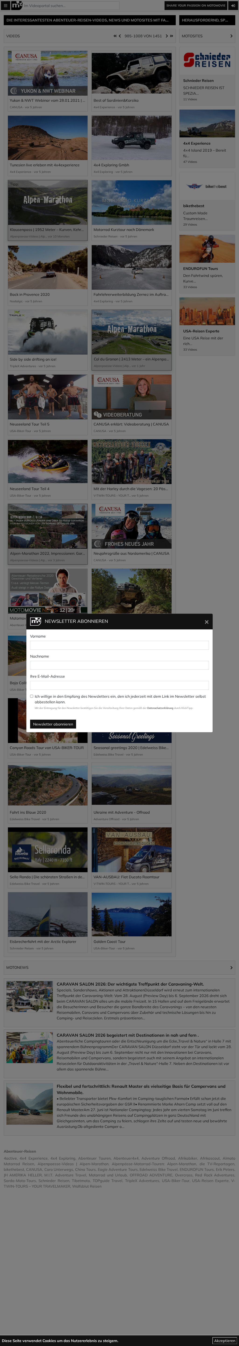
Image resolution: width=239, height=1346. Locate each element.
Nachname (39, 656)
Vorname (38, 636)
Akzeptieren (224, 1340)
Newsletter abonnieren (53, 724)
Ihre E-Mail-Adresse (47, 676)
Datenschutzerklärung (160, 708)
